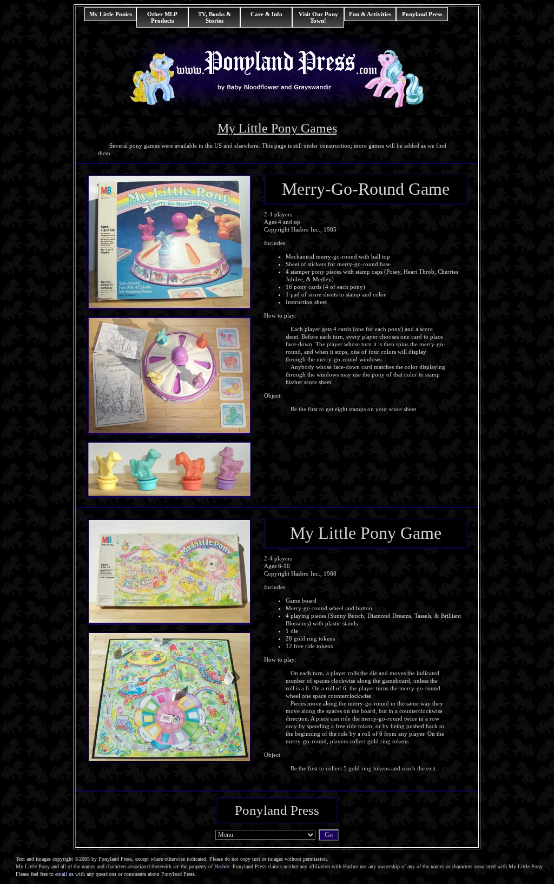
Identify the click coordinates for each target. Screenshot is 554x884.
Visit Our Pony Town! (318, 17)
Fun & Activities (370, 14)
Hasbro (221, 866)
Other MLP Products (162, 17)
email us (64, 874)
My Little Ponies (110, 14)
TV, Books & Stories (214, 17)
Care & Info (266, 14)
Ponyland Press (422, 14)
